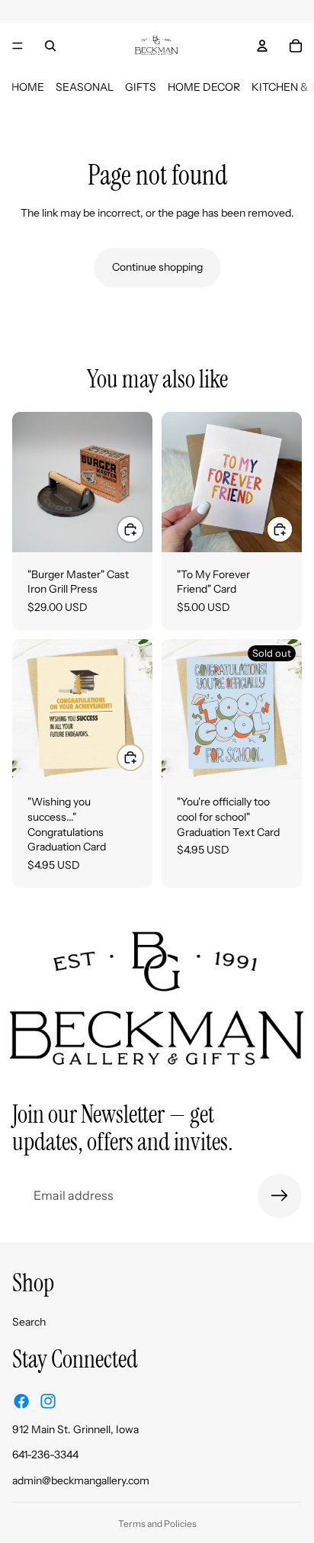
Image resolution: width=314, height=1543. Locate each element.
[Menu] (17, 45)
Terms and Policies (157, 1523)
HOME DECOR (204, 87)
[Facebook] (21, 1400)
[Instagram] (48, 1400)
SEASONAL (85, 87)
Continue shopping (157, 267)
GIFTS (140, 87)
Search (29, 1321)
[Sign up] (280, 1196)
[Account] (262, 46)
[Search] (50, 46)
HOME (27, 87)
